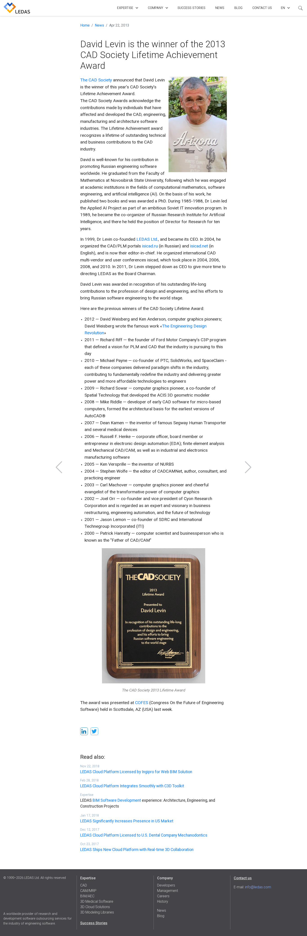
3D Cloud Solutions (95, 907)
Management (167, 891)
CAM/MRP (88, 891)
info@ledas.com (258, 887)
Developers (166, 885)
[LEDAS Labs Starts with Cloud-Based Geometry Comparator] (248, 467)
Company (155, 8)
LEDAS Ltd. (147, 239)
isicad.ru (150, 246)
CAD (83, 885)
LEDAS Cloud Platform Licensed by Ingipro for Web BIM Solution (136, 772)
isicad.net (199, 246)
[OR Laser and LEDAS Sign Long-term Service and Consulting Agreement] (59, 467)
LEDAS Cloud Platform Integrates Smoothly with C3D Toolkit (132, 786)
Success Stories (191, 8)
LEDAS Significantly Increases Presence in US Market (126, 821)
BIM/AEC (87, 896)
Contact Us (262, 8)
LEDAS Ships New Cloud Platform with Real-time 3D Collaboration (137, 849)
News (219, 8)
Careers (163, 896)
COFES (141, 702)
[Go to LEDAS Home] (16, 8)
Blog (238, 8)
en (283, 8)
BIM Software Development (117, 800)
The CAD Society (96, 80)
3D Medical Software (96, 901)
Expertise (125, 8)
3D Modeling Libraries (97, 912)
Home (85, 25)
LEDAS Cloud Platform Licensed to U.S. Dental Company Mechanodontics (143, 835)
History (162, 901)
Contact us (243, 878)
